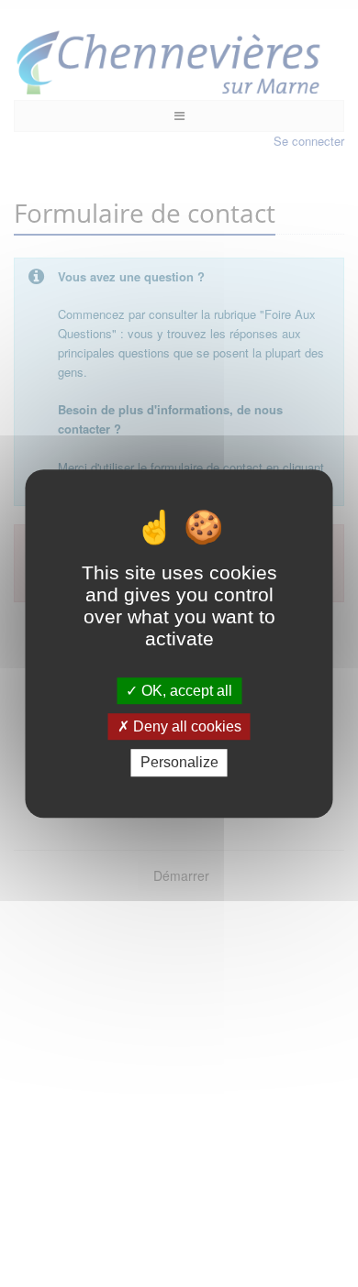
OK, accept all (185, 690)
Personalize (179, 763)
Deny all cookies (185, 726)
